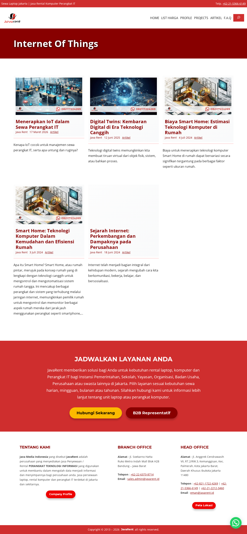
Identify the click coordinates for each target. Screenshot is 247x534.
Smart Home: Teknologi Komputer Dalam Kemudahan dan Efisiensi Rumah (45, 239)
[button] (236, 523)
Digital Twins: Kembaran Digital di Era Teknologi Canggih (118, 127)
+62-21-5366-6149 (234, 3)
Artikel (54, 132)
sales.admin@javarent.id (143, 479)
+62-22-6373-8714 (142, 474)
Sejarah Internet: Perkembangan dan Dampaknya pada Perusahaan (113, 239)
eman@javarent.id (202, 493)
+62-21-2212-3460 (212, 488)
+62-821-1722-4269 (206, 483)
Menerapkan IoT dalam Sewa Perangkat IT (42, 124)
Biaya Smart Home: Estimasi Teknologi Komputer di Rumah (197, 127)
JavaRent (127, 529)
